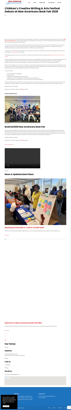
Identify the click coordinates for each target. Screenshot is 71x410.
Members (60, 407)
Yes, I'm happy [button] (6, 406)
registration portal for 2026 (55, 55)
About (34, 2)
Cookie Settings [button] (6, 404)
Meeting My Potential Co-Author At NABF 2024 (24, 227)
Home (29, 2)
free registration (14, 52)
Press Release (51, 2)
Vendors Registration (9, 144)
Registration (42, 2)
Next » (6, 340)
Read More (7, 235)
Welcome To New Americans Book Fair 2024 (23, 323)
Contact (59, 2)
